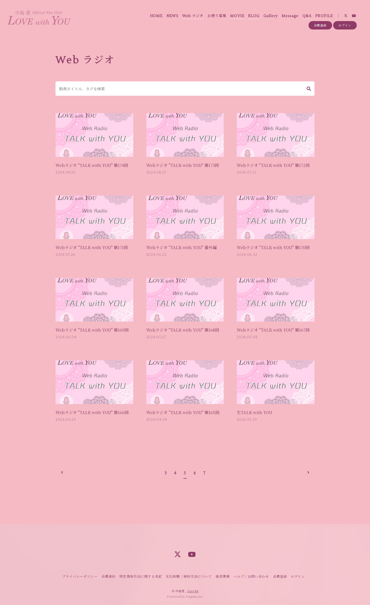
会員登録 (320, 25)
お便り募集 (216, 16)
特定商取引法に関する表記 (140, 576)
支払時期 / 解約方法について (189, 576)
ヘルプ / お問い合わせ (251, 576)
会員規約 (109, 576)
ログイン (345, 25)
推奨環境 (223, 576)
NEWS (172, 16)
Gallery (271, 16)
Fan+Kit (193, 591)
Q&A (307, 16)
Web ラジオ (192, 16)
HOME (156, 16)
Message (290, 16)
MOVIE (237, 16)
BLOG (253, 16)
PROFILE (324, 16)
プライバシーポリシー (80, 576)
